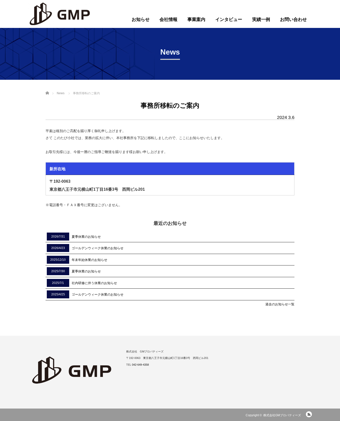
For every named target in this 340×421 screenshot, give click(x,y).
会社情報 (168, 19)
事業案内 (196, 19)
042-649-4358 (140, 364)
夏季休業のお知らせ (86, 237)
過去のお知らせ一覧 (279, 304)
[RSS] (309, 414)
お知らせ (141, 19)
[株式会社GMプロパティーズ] (60, 13)
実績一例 (261, 19)
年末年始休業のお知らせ (89, 260)
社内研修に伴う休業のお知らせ (94, 283)
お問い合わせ (293, 19)
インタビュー (228, 19)
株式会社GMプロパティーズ (282, 415)
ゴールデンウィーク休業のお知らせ (97, 248)
